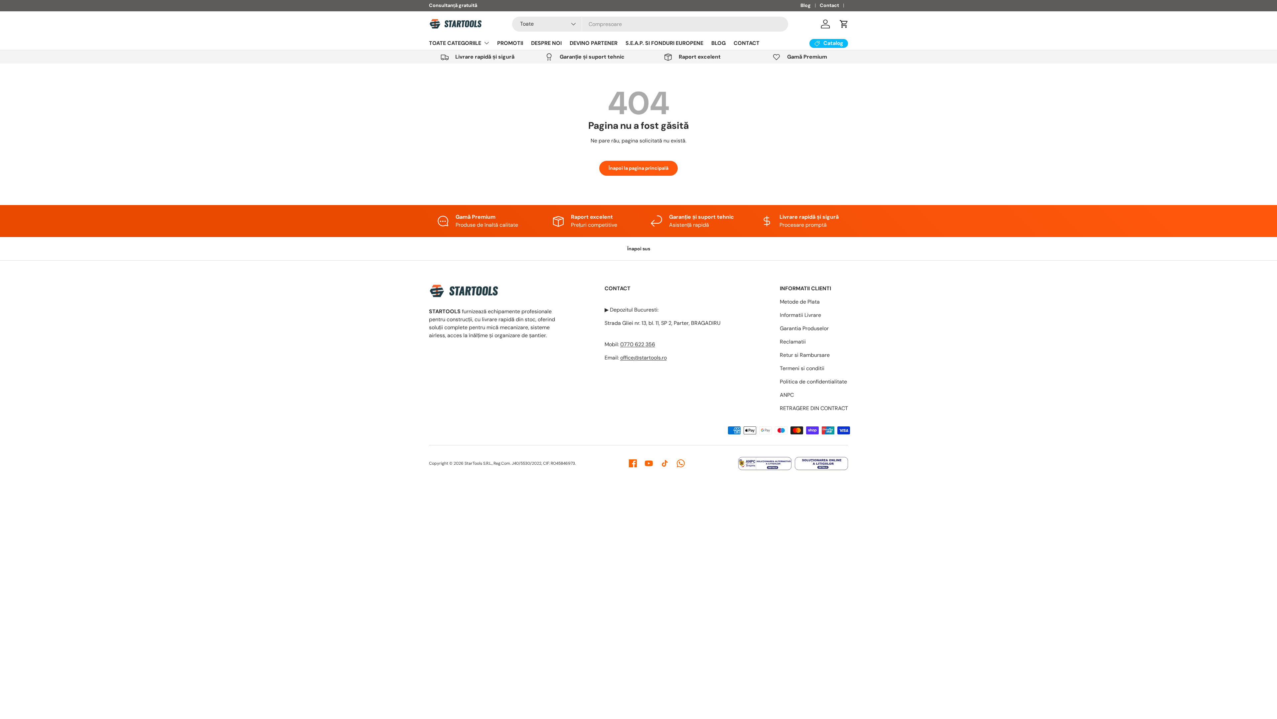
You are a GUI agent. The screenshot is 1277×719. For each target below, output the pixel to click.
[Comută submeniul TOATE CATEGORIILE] (487, 43)
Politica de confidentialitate (813, 381)
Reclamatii (793, 341)
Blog (805, 5)
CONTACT (747, 43)
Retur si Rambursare (805, 355)
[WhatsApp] (681, 463)
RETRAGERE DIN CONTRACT (814, 408)
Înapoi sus (638, 249)
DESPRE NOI (546, 43)
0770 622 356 (637, 344)
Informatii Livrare (800, 315)
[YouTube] (649, 463)
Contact (829, 5)
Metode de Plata (800, 301)
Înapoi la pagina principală (638, 168)
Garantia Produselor (804, 328)
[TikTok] (665, 463)
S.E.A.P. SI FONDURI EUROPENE (664, 43)
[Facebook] (633, 463)
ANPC (787, 394)
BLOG (718, 43)
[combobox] (650, 24)
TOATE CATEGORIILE (455, 43)
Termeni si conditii (802, 368)
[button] (844, 24)
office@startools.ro (643, 357)
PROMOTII (510, 43)
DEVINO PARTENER (594, 43)
